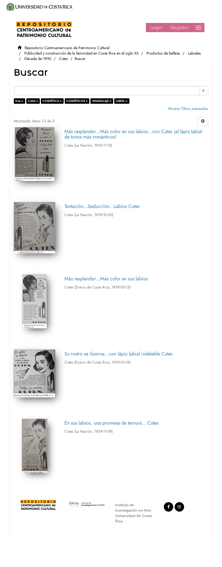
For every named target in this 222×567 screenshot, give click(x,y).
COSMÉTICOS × (77, 101)
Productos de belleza (163, 53)
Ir (204, 90)
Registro (179, 28)
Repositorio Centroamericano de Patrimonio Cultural (67, 48)
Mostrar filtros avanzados (188, 108)
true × (19, 101)
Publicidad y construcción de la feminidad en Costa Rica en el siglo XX (81, 53)
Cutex (63, 58)
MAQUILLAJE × (102, 101)
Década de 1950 (37, 58)
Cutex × (33, 101)
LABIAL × (122, 101)
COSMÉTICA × (52, 101)
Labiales (194, 53)
